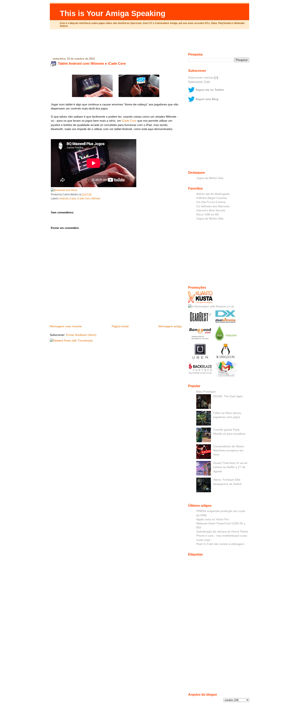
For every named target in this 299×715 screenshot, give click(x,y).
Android (63, 198)
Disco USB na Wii (207, 214)
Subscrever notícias (201, 77)
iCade (72, 198)
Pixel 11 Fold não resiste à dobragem (220, 544)
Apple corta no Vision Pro (212, 519)
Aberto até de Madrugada (212, 193)
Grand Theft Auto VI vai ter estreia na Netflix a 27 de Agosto (230, 467)
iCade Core (129, 120)
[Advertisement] (149, 42)
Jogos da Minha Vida (209, 178)
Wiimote (95, 198)
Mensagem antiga (170, 326)
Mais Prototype (206, 391)
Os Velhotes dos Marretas (213, 206)
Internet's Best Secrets (210, 210)
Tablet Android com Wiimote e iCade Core (92, 63)
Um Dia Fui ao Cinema (211, 202)
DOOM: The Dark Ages (228, 396)
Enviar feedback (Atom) (81, 334)
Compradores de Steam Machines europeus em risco (228, 450)
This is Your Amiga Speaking (112, 13)
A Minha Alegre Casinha (211, 198)
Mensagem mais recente (66, 326)
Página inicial (120, 326)
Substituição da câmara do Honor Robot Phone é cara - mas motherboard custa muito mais (222, 535)
